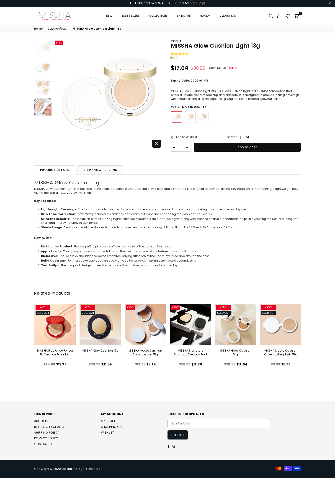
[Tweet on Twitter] (248, 137)
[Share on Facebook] (241, 137)
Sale (59, 42)
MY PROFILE (109, 421)
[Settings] (279, 15)
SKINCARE (184, 16)
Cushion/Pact (58, 29)
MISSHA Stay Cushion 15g (100, 350)
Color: (188, 107)
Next (160, 95)
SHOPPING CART (113, 427)
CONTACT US (44, 444)
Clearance (227, 16)
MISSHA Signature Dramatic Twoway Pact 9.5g (190, 354)
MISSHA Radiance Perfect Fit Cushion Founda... (55, 352)
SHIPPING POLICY (46, 432)
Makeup (205, 16)
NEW (109, 16)
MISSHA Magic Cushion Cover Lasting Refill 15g (280, 352)
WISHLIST (107, 432)
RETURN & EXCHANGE (49, 427)
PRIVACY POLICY (46, 438)
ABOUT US (41, 421)
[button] (180, 54)
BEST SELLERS (130, 16)
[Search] (271, 15)
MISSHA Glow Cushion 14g (235, 352)
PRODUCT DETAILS (54, 170)
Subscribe (177, 435)
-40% (175, 307)
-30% (88, 307)
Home (38, 29)
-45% (43, 307)
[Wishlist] (287, 15)
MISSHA (176, 41)
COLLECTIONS (158, 16)
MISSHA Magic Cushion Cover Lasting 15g (145, 352)
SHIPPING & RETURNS (100, 170)
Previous (58, 95)
